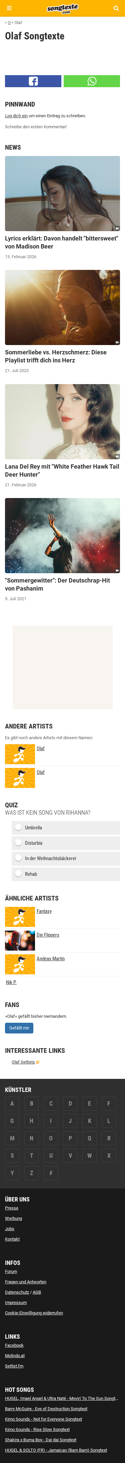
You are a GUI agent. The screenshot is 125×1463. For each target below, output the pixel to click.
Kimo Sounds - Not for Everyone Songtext (43, 1419)
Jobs (9, 1228)
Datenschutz (17, 1292)
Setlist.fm (14, 1365)
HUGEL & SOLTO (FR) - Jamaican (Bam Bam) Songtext (56, 1450)
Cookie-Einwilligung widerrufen (34, 1312)
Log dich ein (16, 115)
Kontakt (12, 1239)
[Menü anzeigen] (9, 8)
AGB (37, 1292)
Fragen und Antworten (25, 1281)
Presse (11, 1207)
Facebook (14, 1345)
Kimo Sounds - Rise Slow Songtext (37, 1429)
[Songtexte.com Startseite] (62, 8)
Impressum (16, 1302)
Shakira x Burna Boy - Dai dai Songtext (40, 1439)
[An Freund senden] (92, 81)
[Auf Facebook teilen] (33, 81)
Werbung (13, 1218)
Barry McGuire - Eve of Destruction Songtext (46, 1408)
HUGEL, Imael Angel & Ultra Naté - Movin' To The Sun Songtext (63, 1398)
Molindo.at (15, 1355)
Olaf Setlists (23, 1062)
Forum (11, 1271)
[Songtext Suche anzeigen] (116, 8)
